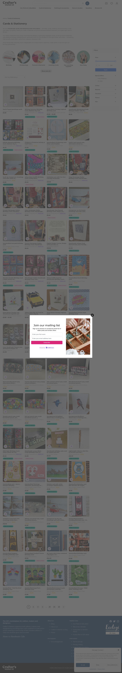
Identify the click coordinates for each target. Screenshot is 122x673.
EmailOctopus (50, 347)
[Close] (92, 315)
